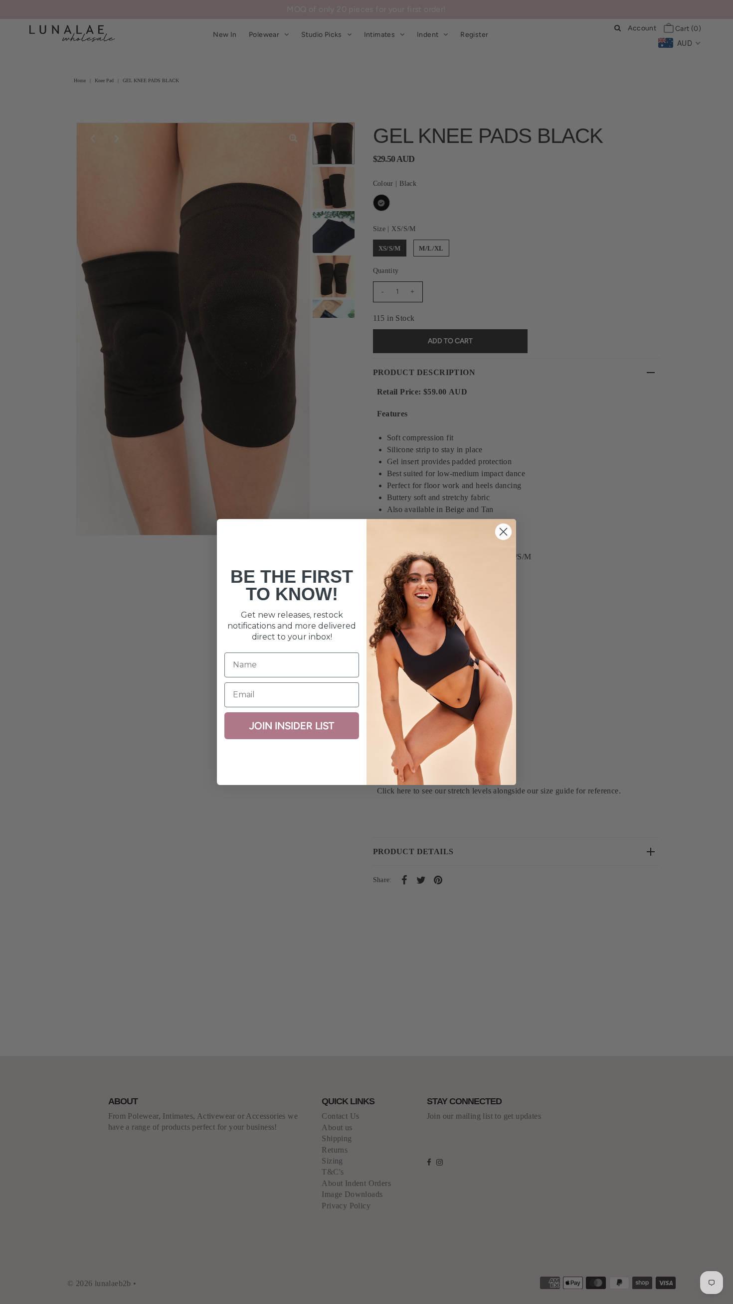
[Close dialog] (503, 531)
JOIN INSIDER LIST (291, 726)
